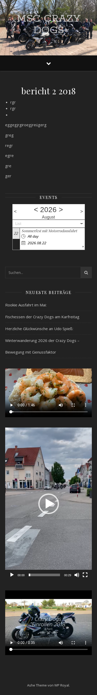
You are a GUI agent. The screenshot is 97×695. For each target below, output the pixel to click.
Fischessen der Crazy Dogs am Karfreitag (42, 316)
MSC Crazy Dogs (48, 24)
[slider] (44, 575)
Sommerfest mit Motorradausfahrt (49, 230)
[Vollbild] (85, 574)
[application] (48, 504)
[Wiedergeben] (11, 574)
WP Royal (61, 685)
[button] (48, 503)
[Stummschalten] (76, 574)
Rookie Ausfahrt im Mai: (26, 304)
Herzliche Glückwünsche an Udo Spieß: (39, 328)
